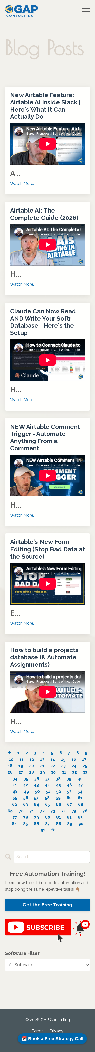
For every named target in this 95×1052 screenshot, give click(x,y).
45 (58, 785)
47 (80, 785)
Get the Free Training (47, 904)
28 (31, 772)
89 (69, 823)
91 (43, 830)
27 (20, 772)
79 (36, 817)
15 (63, 759)
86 (36, 823)
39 (69, 778)
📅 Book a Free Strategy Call (52, 1038)
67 (69, 804)
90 (80, 823)
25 (85, 765)
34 (15, 778)
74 (63, 811)
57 (36, 797)
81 (58, 817)
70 (21, 811)
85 (25, 823)
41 (14, 785)
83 (80, 817)
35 (26, 778)
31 (64, 772)
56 (25, 797)
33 (85, 772)
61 (80, 797)
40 (80, 778)
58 (47, 797)
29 (42, 772)
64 (36, 804)
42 (25, 785)
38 (58, 778)
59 (58, 797)
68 (80, 804)
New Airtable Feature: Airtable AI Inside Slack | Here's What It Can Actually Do (45, 106)
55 (15, 797)
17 (84, 759)
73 (53, 811)
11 (22, 759)
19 (20, 765)
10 (11, 759)
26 (10, 772)
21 (42, 765)
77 (15, 817)
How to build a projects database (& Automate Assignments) (44, 657)
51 (48, 791)
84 (14, 823)
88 (58, 823)
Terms (38, 1031)
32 (74, 772)
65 (47, 804)
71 (32, 811)
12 (32, 759)
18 (10, 765)
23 (63, 765)
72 (42, 811)
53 (69, 791)
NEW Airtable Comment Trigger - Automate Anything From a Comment (45, 437)
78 (25, 817)
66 (58, 804)
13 (42, 759)
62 (14, 804)
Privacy (56, 1031)
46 (69, 785)
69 (10, 811)
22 (52, 765)
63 (25, 804)
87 (47, 823)
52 (58, 791)
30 (53, 772)
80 (47, 817)
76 (85, 811)
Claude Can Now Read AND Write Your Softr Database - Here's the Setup (43, 322)
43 (36, 785)
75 (74, 811)
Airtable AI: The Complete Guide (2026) (44, 214)
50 (37, 791)
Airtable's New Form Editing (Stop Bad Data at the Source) (47, 549)
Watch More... (22, 183)
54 (80, 791)
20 (31, 765)
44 (47, 785)
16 (73, 759)
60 (69, 797)
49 (26, 791)
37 (47, 778)
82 (69, 817)
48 (15, 791)
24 (74, 765)
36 (36, 778)
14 (52, 759)
